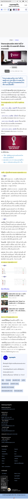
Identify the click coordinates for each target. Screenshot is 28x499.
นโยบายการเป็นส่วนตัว (19, 463)
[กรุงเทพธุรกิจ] (14, 5)
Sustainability (5, 454)
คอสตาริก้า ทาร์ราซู (14, 384)
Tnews (15, 480)
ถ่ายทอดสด (8, 380)
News (3, 461)
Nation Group (17, 473)
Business (4, 451)
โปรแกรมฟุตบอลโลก (18, 391)
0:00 (4, 9)
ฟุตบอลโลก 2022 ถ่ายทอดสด (8, 387)
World (3, 456)
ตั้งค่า (4, 490)
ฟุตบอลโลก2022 (5, 384)
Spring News (17, 478)
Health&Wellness (18, 456)
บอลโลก (23, 380)
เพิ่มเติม (4, 484)
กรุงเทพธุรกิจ (17, 476)
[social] (17, 1)
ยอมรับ (4, 487)
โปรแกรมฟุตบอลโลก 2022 (7, 391)
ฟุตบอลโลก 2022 (16, 380)
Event (3, 463)
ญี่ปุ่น (3, 380)
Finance (16, 449)
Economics (4, 449)
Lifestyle (17, 40)
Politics (3, 458)
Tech (15, 451)
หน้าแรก (11, 40)
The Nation (4, 473)
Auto (15, 454)
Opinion (16, 461)
